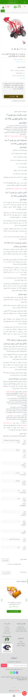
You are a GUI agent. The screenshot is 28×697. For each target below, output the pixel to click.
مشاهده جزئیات (13, 611)
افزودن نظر (5, 560)
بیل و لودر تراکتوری (16, 59)
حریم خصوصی (21, 627)
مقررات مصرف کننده (21, 629)
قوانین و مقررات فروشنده (21, 631)
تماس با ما (7, 629)
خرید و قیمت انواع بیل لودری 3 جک (16, 136)
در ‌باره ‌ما (7, 627)
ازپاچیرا (15, 416)
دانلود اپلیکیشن (12, 2)
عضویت (3, 665)
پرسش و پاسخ (7, 633)
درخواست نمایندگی (21, 645)
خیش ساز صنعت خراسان (19, 61)
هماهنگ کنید (12, 96)
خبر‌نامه (21, 641)
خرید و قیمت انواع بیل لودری (18, 188)
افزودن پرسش (6, 573)
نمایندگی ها (7, 631)
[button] (26, 600)
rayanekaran (16, 691)
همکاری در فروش (21, 643)
